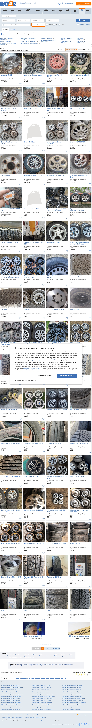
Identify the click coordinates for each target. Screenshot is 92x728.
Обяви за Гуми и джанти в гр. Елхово (71, 707)
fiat (65, 678)
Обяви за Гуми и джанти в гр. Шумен (71, 692)
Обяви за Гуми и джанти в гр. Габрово (41, 687)
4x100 (62, 678)
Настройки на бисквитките (24, 371)
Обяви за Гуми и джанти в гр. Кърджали (42, 702)
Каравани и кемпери (59, 654)
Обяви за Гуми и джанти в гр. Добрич (41, 704)
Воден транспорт (59, 656)
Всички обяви (9, 34)
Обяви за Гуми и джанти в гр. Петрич (71, 704)
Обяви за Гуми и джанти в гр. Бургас (10, 685)
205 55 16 (57, 678)
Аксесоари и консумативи (31, 654)
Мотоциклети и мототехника (14, 657)
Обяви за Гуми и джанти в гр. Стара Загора (12, 694)
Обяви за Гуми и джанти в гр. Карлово (11, 702)
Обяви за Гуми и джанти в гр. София (41, 685)
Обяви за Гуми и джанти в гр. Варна (10, 689)
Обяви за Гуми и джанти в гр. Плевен (10, 692)
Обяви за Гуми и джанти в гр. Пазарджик (72, 694)
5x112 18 (43, 678)
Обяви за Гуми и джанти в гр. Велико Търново (43, 696)
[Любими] (59, 4)
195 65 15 (37, 678)
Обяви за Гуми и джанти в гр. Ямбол (10, 700)
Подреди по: (61, 49)
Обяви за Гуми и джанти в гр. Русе (40, 689)
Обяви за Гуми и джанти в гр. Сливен (41, 700)
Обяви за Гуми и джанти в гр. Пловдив (72, 685)
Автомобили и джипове (13, 654)
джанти (32, 678)
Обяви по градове (29, 717)
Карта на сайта (19, 717)
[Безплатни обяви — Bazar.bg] (8, 3)
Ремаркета (69, 654)
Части (8, 656)
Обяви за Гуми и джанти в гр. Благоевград (12, 687)
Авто (18, 34)
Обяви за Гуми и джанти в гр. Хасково (71, 689)
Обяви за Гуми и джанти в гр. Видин (10, 704)
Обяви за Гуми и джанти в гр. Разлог (10, 709)
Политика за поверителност (43, 371)
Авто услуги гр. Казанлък (81, 42)
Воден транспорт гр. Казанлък (65, 42)
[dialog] (46, 364)
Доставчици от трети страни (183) (43, 360)
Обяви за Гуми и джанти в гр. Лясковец (72, 696)
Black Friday (11, 717)
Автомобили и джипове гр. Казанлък (6, 39)
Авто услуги (70, 656)
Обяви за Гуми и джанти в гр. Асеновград (42, 694)
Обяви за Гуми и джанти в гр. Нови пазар (42, 698)
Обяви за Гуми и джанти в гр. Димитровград (73, 698)
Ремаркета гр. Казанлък (81, 39)
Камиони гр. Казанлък (48, 38)
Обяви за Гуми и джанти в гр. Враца (41, 692)
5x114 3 (17, 678)
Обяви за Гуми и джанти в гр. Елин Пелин (11, 707)
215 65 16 (52, 678)
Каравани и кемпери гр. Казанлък (66, 39)
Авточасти (39, 715)
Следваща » (56, 648)
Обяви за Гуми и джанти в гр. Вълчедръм (72, 687)
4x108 (47, 678)
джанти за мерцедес (25, 678)
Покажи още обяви (46, 644)
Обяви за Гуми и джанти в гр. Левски (71, 709)
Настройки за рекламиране (32, 369)
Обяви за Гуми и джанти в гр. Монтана (11, 696)
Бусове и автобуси (29, 657)
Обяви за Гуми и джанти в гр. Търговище (72, 700)
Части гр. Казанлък (6, 41)
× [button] (79, 345)
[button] (25, 381)
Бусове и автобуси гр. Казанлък (30, 43)
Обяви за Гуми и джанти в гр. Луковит (41, 707)
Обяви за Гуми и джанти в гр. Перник (10, 698)
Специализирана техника (46, 656)
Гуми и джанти (28, 34)
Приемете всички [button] (67, 376)
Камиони (41, 654)
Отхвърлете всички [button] (45, 376)
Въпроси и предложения (83, 715)
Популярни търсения (40, 717)
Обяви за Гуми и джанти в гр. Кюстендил (42, 709)
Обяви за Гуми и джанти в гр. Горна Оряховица (74, 702)
